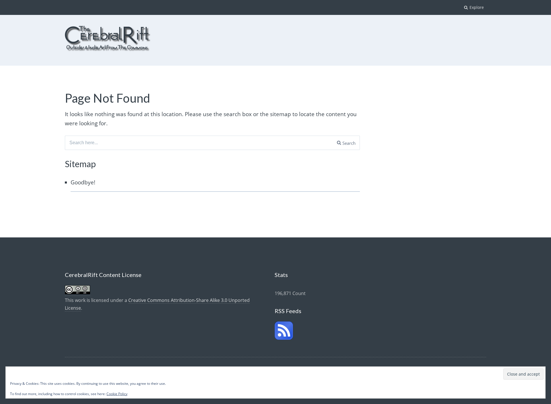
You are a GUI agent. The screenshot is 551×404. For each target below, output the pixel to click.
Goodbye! (83, 182)
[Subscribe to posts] (284, 338)
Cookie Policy (116, 393)
